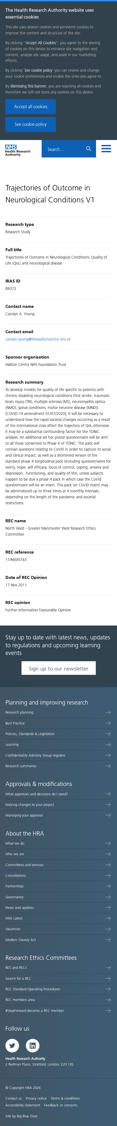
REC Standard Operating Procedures (32, 989)
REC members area (20, 1000)
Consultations (15, 875)
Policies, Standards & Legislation (29, 734)
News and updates (19, 908)
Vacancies (12, 929)
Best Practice (15, 723)
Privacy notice (36, 1098)
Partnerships (14, 886)
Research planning (19, 712)
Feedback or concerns (60, 1105)
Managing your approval (24, 815)
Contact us (13, 1098)
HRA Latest (13, 918)
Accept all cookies (30, 106)
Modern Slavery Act (20, 940)
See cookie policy (31, 124)
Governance (14, 897)
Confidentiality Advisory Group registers (35, 755)
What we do (14, 843)
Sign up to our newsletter (58, 668)
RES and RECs (16, 968)
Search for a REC (18, 978)
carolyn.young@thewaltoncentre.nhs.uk (38, 339)
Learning (12, 744)
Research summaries (20, 766)
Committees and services (24, 865)
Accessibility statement (22, 1105)
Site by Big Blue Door (21, 1116)
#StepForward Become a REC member (34, 1011)
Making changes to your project (29, 805)
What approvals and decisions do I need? (36, 794)
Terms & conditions (65, 1098)
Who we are (14, 854)
